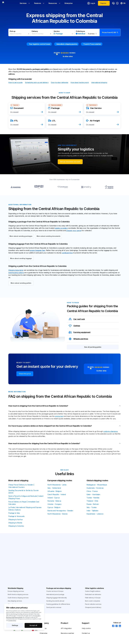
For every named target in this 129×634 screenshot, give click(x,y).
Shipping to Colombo (16, 526)
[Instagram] (116, 626)
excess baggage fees (37, 250)
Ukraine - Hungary (54, 504)
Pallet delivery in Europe (93, 598)
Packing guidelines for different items (58, 604)
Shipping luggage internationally (56, 598)
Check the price (25, 374)
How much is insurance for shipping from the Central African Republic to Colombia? (44, 443)
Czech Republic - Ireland (56, 494)
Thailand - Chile (92, 501)
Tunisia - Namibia (93, 498)
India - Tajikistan (92, 511)
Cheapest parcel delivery (93, 607)
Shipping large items (15, 270)
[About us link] (117, 3)
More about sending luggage (21, 258)
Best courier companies (92, 601)
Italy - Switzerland (54, 488)
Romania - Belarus (54, 501)
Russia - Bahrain (93, 504)
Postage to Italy (14, 513)
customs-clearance (110, 431)
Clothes (76, 326)
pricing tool (59, 416)
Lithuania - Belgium (54, 491)
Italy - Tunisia (91, 507)
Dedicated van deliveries (93, 594)
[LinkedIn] (119, 626)
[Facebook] (112, 626)
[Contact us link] (113, 3)
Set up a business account (70, 162)
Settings (15, 625)
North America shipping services (18, 594)
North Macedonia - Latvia (56, 485)
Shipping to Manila (15, 523)
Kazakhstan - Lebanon (95, 514)
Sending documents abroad (55, 601)
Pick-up (12, 31)
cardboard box (67, 253)
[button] (64, 32)
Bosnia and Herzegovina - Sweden (60, 511)
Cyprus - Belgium (53, 507)
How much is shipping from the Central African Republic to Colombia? (38, 406)
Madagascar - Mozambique (97, 485)
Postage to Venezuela (16, 516)
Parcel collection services (93, 604)
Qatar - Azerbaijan (93, 494)
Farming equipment (81, 332)
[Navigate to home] (10, 3)
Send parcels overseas (53, 607)
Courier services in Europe (54, 591)
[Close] (28, 34)
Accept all (33, 625)
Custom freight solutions (92, 591)
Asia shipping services (15, 601)
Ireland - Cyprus (53, 498)
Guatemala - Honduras (95, 488)
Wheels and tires (80, 339)
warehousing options (16, 273)
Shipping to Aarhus (15, 519)
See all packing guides (92, 347)
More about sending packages (21, 236)
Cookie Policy (12, 620)
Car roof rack (79, 319)
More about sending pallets (21, 283)
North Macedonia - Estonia (57, 514)
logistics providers (61, 228)
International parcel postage (55, 594)
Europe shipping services (16, 591)
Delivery (35, 31)
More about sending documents (48, 236)
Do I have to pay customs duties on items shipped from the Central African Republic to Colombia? (50, 426)
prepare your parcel (73, 231)
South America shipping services (18, 598)
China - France (92, 491)
